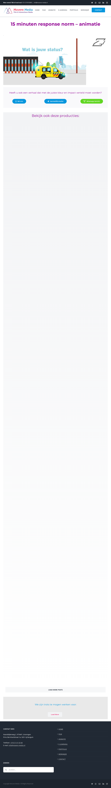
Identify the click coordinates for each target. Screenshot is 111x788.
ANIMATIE (62, 739)
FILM (60, 734)
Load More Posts (55, 690)
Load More (55, 714)
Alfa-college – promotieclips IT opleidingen (29, 396)
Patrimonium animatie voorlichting (26, 536)
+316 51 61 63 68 (16, 743)
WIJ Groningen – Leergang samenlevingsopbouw (33, 607)
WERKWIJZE (63, 754)
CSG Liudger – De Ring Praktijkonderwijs (28, 466)
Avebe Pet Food (14, 677)
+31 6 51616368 (27, 2)
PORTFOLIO (63, 749)
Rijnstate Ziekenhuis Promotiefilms (25, 184)
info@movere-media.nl (41, 2)
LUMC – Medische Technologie (22, 325)
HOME (61, 729)
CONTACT (62, 759)
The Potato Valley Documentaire (24, 255)
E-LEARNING (63, 744)
